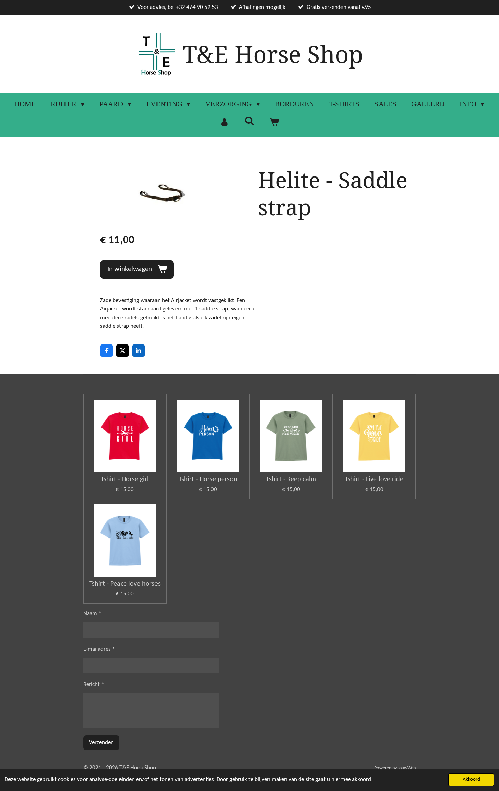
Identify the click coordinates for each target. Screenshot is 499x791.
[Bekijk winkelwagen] (274, 122)
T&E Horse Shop (273, 54)
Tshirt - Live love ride (374, 479)
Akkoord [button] (471, 779)
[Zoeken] (249, 121)
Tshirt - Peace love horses (125, 583)
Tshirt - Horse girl (125, 479)
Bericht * (93, 684)
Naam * (92, 614)
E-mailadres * (99, 649)
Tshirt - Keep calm (291, 479)
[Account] (224, 122)
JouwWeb (407, 768)
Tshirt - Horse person (208, 479)
